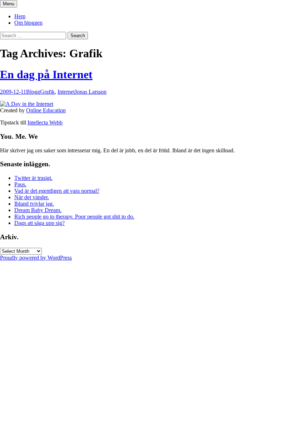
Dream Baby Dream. (37, 210)
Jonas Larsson (90, 92)
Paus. (20, 184)
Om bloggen (28, 23)
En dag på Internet (46, 74)
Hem (19, 16)
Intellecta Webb (45, 122)
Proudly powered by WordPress (36, 258)
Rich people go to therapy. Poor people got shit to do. (74, 217)
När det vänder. (31, 197)
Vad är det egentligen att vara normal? (56, 191)
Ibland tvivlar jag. (34, 204)
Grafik (47, 92)
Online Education (46, 110)
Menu (8, 3)
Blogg (33, 92)
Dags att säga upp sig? (39, 223)
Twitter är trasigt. (33, 178)
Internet (66, 92)
